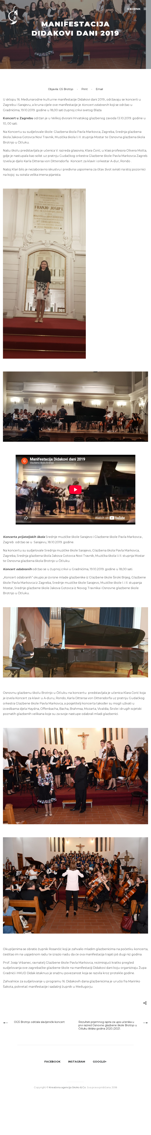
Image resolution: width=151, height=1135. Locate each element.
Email (99, 89)
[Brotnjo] (16, 17)
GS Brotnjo (66, 89)
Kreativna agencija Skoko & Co (67, 1087)
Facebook (52, 1061)
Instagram (76, 1061)
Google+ (99, 1061)
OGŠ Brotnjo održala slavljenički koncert (39, 1022)
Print (84, 89)
